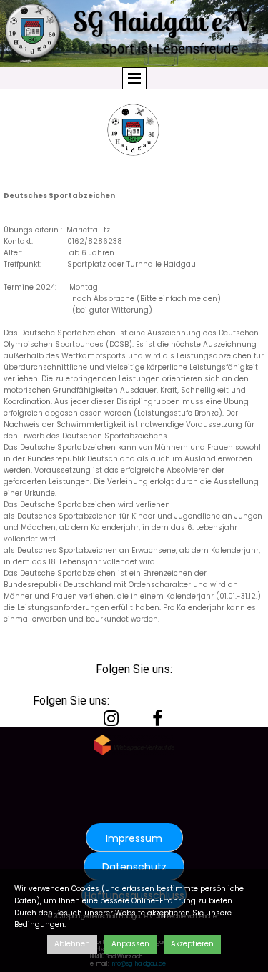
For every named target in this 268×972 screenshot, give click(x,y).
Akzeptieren (192, 943)
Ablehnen (72, 943)
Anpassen (130, 943)
